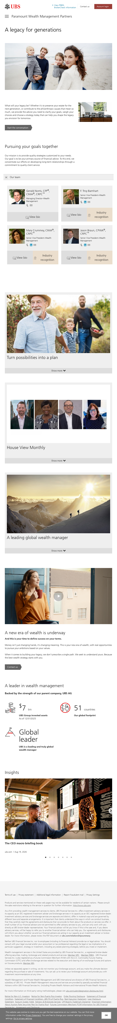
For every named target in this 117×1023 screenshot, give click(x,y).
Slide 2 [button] (50, 857)
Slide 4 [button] (58, 857)
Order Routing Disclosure (74, 996)
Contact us (84, 6)
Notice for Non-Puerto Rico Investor (46, 996)
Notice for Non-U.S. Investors (17, 996)
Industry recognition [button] (103, 215)
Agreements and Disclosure (27, 1007)
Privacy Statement (33, 1015)
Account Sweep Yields (24, 1002)
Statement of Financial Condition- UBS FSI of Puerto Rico (39, 999)
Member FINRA (87, 955)
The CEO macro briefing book (24, 843)
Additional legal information (49, 895)
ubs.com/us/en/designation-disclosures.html (84, 991)
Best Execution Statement (75, 999)
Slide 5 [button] (62, 857)
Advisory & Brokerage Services (48, 1002)
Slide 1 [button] (45, 857)
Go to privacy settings (22, 1018)
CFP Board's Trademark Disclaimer (76, 1002)
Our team (15, 177)
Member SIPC (73, 955)
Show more (58, 371)
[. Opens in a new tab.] (12, 6)
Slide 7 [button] (71, 857)
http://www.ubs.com (82, 905)
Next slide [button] (108, 811)
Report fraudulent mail (73, 895)
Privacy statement (26, 895)
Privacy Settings (93, 895)
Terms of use (10, 895)
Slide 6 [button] (67, 857)
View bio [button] (43, 218)
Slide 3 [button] (54, 857)
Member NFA (28, 963)
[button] (31, 204)
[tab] (45, 857)
